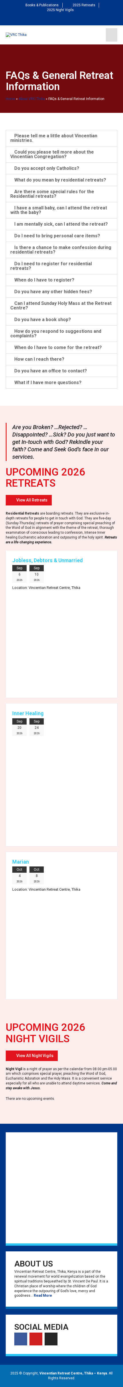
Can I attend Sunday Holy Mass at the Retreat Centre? (61, 306)
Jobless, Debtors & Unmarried (47, 560)
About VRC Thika (32, 99)
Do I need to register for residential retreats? (51, 266)
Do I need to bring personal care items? (57, 235)
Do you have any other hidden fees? (53, 291)
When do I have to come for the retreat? (58, 347)
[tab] (61, 138)
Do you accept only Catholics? (46, 168)
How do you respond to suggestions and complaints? (55, 333)
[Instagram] (70, 19)
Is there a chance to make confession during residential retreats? (60, 250)
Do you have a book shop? (42, 319)
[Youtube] (61, 19)
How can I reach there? (39, 359)
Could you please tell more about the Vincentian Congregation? (52, 154)
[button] (29, 500)
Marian (20, 862)
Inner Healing (27, 713)
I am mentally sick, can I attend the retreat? (61, 224)
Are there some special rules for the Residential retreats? (52, 194)
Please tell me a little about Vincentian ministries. (53, 138)
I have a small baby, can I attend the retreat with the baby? (58, 210)
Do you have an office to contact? (50, 371)
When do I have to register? (44, 280)
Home (10, 99)
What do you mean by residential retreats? (60, 180)
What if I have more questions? (48, 382)
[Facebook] (52, 19)
